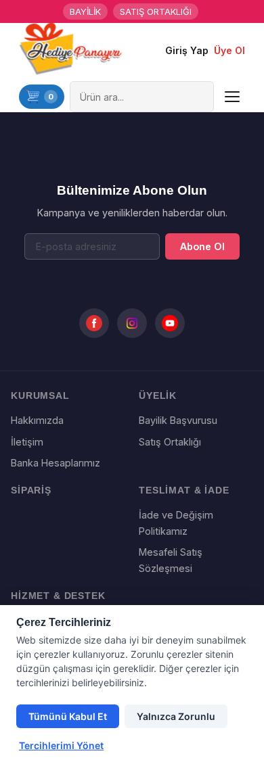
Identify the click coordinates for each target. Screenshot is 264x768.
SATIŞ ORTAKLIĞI (156, 11)
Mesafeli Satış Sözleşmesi (170, 560)
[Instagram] (132, 323)
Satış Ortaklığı (170, 442)
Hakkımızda (37, 420)
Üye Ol (229, 50)
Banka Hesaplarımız (55, 463)
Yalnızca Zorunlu (176, 716)
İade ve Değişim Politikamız (176, 523)
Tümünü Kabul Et (67, 716)
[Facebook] (94, 323)
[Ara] (201, 97)
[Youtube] (170, 323)
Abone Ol (202, 246)
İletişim (27, 442)
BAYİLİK (85, 11)
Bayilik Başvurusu (178, 420)
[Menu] (232, 96)
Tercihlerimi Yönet (61, 745)
